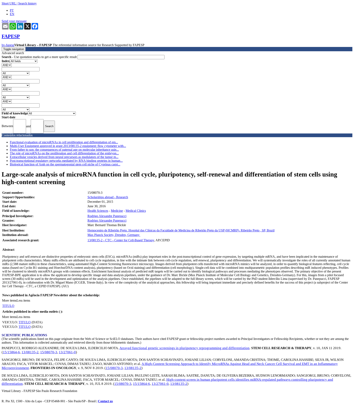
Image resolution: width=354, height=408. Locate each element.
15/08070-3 (48, 352)
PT (12, 10)
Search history (27, 3)
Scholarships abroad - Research (107, 197)
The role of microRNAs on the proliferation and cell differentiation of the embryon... (64, 153)
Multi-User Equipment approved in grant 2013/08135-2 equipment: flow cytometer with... (68, 146)
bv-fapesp (8, 45)
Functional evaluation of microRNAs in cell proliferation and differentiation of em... (64, 142)
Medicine (117, 210)
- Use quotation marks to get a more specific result (39, 57)
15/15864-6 (11, 352)
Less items (23, 300)
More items (9, 300)
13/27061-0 (67, 352)
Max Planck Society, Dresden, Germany (113, 235)
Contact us (105, 401)
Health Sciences (97, 210)
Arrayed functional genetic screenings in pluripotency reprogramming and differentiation (184, 348)
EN (12, 14)
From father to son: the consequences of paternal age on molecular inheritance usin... (64, 149)
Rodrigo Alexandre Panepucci (106, 216)
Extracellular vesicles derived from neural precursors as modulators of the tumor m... (64, 157)
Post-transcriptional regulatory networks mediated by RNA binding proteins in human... (66, 160)
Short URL (9, 3)
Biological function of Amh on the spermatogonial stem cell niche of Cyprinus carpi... (65, 164)
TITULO (8, 306)
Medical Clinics (136, 210)
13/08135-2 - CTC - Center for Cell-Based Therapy (120, 240)
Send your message (14, 21)
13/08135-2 (30, 352)
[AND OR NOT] (7, 65)
